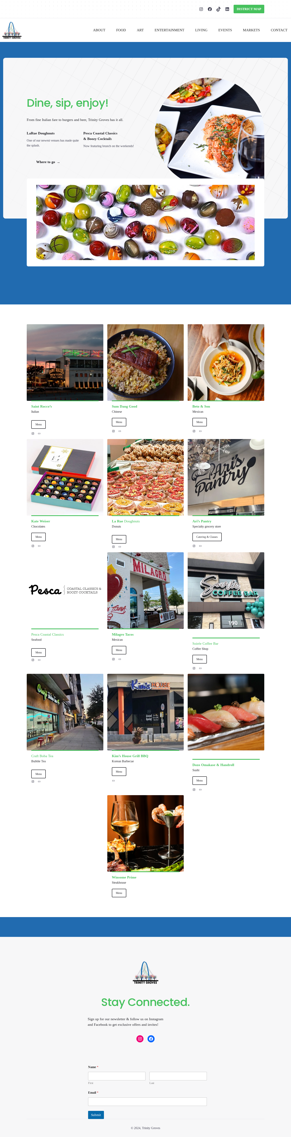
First (90, 1083)
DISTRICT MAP (249, 9)
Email (93, 1092)
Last (151, 1083)
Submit (96, 1115)
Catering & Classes (207, 536)
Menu (38, 424)
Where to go (48, 162)
